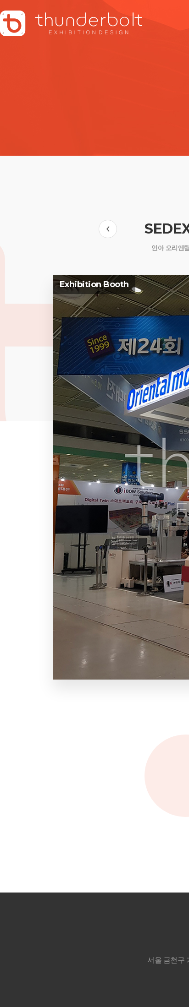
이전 (108, 229)
